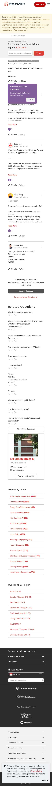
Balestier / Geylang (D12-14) (20, 597)
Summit (26, 707)
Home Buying (18, 523)
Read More (12, 125)
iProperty (26, 723)
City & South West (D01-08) (20, 613)
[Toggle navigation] (48, 4)
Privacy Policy (36, 771)
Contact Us (12, 661)
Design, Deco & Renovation (22, 507)
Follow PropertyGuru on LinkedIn (28, 651)
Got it (31, 100)
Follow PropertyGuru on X (32, 651)
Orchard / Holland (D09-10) (20, 635)
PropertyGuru (13, 732)
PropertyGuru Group (16, 656)
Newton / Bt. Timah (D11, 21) (21, 608)
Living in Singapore (19, 545)
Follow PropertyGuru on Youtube (24, 651)
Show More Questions (26, 429)
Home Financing (19, 529)
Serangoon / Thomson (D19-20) (22, 629)
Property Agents (19, 550)
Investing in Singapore (21, 540)
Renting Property (19, 567)
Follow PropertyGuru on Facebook (17, 651)
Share (23, 81)
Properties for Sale (15, 743)
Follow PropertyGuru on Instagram (20, 651)
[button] (42, 656)
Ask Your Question (26, 291)
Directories (12, 737)
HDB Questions (19, 518)
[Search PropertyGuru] (43, 680)
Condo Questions (32, 61)
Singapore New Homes (17, 753)
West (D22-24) (15, 624)
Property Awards (26, 696)
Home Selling (17, 534)
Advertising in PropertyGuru (23, 496)
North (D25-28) (15, 592)
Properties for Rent (15, 748)
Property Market (19, 561)
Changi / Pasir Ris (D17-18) (20, 619)
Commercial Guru (26, 688)
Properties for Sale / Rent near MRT (22, 758)
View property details (26, 476)
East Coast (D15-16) (17, 602)
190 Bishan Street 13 (16, 61)
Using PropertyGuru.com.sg (22, 572)
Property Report (26, 715)
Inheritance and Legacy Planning (25, 556)
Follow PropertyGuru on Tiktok (34, 651)
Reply (23, 134)
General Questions (19, 513)
